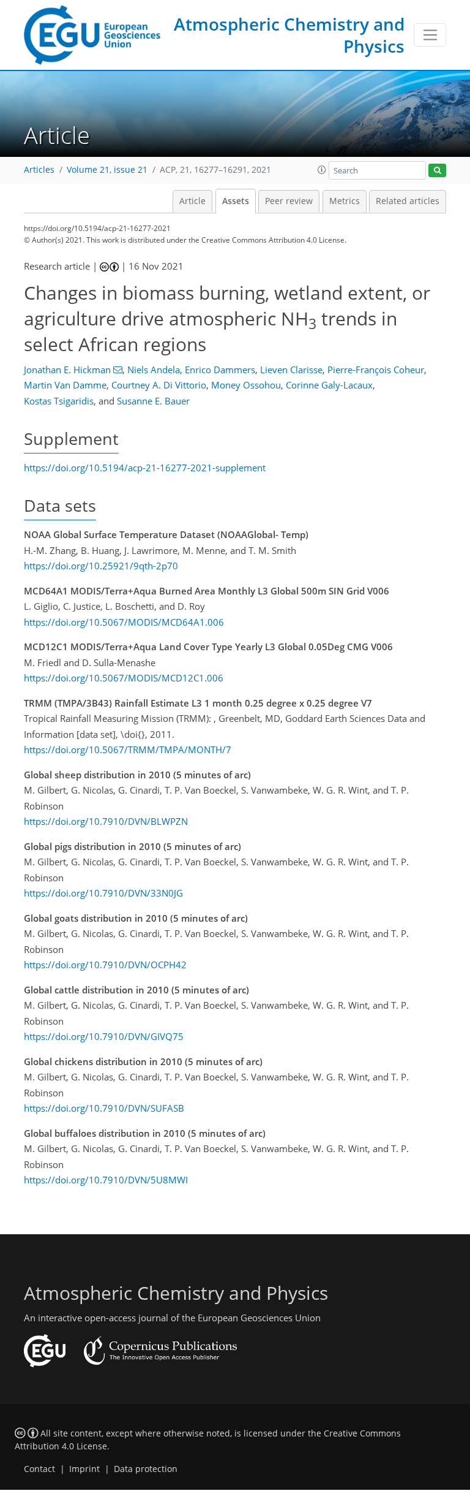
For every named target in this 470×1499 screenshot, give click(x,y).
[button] (322, 169)
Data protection (145, 1468)
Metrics (344, 201)
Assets (235, 201)
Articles (39, 169)
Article (192, 201)
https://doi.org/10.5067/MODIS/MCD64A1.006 (124, 622)
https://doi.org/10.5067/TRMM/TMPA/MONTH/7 (127, 749)
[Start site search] (437, 171)
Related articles (407, 201)
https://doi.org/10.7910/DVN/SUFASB (104, 1108)
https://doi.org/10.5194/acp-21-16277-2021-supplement (145, 467)
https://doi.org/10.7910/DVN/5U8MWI (106, 1180)
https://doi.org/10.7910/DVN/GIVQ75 (104, 1036)
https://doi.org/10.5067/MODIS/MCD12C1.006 (123, 678)
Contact (39, 1468)
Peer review (289, 201)
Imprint (84, 1468)
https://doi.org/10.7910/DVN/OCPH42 (105, 964)
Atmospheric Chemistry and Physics (289, 35)
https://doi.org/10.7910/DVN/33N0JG (103, 893)
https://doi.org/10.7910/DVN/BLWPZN (106, 821)
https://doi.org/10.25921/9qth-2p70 (101, 566)
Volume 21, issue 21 (107, 169)
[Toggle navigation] (430, 35)
